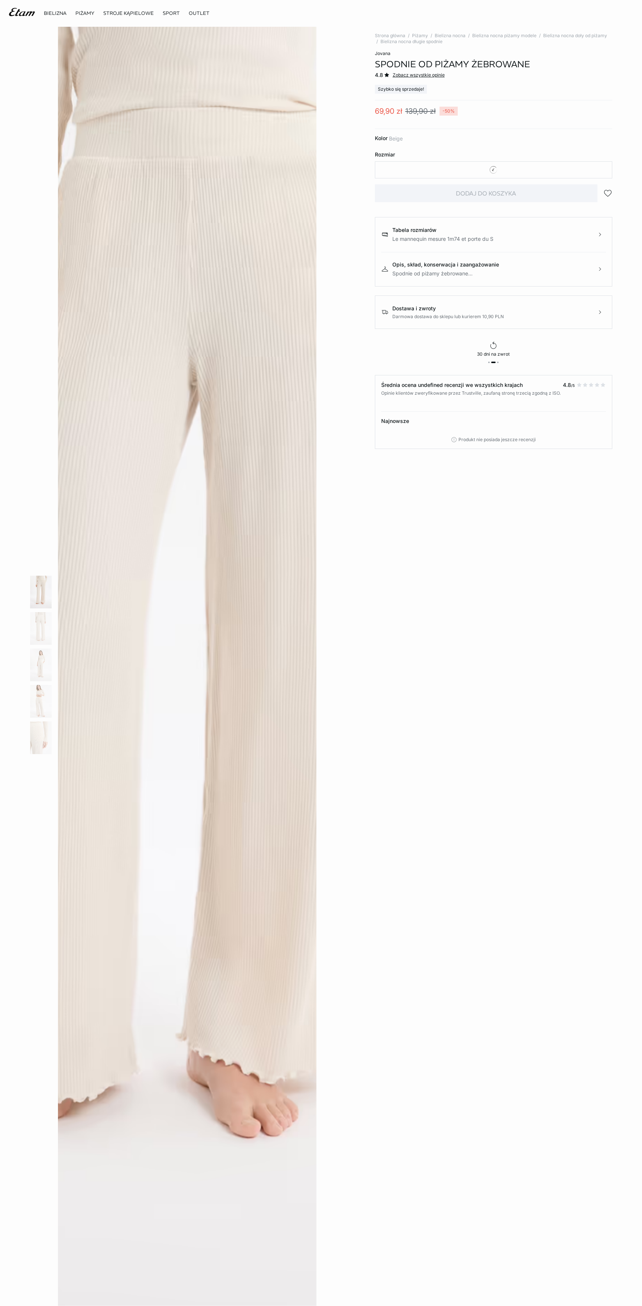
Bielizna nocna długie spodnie (411, 41)
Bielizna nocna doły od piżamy (575, 35)
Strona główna (390, 35)
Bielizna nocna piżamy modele (504, 35)
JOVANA (382, 53)
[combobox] (493, 169)
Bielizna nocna (450, 35)
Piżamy (420, 35)
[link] (171, 13)
